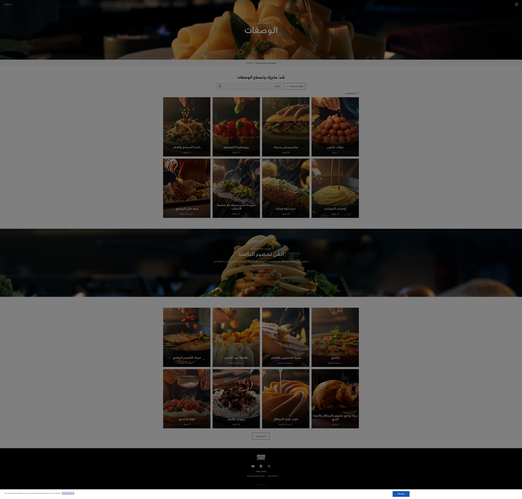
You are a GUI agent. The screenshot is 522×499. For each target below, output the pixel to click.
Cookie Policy (68, 493)
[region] (261, 494)
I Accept (401, 494)
